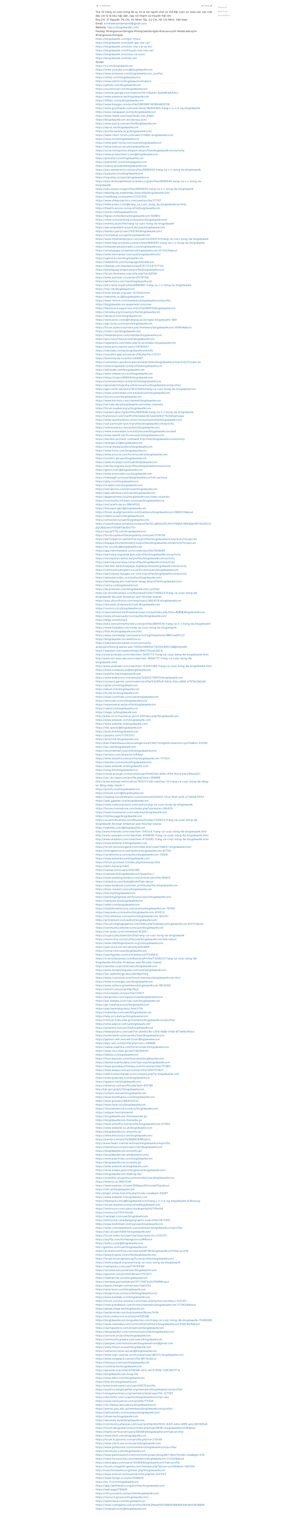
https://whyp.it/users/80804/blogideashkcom (124, 377)
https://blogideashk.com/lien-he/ (116, 58)
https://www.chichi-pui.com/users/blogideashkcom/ (128, 1443)
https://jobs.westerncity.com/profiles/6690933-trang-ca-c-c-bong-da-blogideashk (148, 169)
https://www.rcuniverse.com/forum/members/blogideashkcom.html (138, 977)
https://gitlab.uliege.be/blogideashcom (120, 1308)
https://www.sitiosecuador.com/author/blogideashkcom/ (131, 616)
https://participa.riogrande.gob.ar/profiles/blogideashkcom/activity (138, 554)
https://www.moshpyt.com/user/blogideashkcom (126, 462)
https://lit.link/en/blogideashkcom (117, 693)
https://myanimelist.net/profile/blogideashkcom (126, 704)
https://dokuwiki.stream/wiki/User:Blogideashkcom (128, 604)
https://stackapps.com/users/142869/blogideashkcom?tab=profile (138, 1462)
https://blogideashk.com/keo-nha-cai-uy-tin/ (124, 46)
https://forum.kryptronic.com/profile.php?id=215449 (129, 1439)
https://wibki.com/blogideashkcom (118, 904)
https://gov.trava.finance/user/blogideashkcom (125, 339)
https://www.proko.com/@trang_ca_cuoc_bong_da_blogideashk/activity (141, 204)
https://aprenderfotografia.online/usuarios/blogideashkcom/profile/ (138, 385)
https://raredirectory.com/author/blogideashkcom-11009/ (132, 854)
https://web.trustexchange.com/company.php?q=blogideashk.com (138, 1073)
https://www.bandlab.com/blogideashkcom (123, 1297)
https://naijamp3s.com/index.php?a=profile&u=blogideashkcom (136, 342)
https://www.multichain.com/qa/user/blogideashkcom (129, 1224)
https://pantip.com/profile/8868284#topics (123, 1139)
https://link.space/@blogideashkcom (119, 727)
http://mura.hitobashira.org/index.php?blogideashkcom (130, 1470)
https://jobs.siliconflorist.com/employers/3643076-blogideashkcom (138, 600)
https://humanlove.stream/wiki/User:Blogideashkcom (129, 1147)
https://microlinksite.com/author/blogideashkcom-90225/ (132, 916)
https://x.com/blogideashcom (114, 65)
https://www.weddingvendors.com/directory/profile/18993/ (133, 877)
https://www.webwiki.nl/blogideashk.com (122, 723)
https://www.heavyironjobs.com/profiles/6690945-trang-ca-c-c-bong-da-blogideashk (150, 242)
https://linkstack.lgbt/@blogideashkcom (121, 508)
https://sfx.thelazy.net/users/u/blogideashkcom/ (126, 1404)
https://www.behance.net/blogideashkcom (122, 96)
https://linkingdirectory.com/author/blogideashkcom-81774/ (133, 850)
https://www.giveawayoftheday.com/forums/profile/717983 (133, 1066)
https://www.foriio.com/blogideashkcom (121, 450)
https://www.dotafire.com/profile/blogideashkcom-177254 (133, 758)
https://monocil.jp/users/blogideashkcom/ (122, 1497)
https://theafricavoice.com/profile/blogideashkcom (128, 208)
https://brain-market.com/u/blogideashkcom (124, 889)
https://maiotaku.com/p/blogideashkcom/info (124, 350)
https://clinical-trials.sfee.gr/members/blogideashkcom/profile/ (135, 1020)
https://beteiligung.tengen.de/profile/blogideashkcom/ (130, 269)
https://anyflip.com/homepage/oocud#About (124, 1239)
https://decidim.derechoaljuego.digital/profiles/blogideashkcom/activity (141, 566)
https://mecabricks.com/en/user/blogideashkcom (127, 489)
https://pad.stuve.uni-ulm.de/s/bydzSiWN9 (123, 946)
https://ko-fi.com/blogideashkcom (117, 1481)
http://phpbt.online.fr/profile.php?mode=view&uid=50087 (132, 1193)
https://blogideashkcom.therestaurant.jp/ (121, 1116)
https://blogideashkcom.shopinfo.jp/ (118, 1131)
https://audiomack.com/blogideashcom (120, 1501)
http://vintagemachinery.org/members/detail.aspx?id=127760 (134, 1393)
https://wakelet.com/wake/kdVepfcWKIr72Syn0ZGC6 (129, 650)
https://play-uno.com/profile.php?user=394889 (125, 1043)
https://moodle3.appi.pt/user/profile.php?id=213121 (128, 354)
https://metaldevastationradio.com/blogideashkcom (128, 246)
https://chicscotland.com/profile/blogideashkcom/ (127, 1493)
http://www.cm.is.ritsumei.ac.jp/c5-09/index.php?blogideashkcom (137, 716)
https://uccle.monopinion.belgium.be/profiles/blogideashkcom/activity (140, 150)
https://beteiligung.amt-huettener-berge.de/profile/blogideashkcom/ (139, 581)
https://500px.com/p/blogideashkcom (120, 100)
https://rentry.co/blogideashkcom (117, 585)
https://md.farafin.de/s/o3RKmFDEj (118, 504)
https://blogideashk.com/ (123, 27)
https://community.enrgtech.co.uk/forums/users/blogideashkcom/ (137, 569)
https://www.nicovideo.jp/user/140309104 (122, 1050)
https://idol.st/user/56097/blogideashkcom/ (123, 1231)
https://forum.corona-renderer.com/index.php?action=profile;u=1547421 (141, 1300)
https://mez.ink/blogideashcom (115, 289)
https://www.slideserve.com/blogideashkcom (124, 373)
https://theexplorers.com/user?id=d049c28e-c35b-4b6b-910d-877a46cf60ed (145, 1031)
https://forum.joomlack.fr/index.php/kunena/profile (128, 862)
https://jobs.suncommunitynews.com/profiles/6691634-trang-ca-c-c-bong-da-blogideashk (153, 623)
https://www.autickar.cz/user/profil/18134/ (122, 277)
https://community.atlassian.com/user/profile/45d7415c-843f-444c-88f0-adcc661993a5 (151, 1424)
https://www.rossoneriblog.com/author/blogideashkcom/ (131, 219)
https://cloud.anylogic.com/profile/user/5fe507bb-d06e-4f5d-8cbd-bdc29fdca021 (148, 773)
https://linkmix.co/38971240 (113, 1181)
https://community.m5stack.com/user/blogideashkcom (130, 500)
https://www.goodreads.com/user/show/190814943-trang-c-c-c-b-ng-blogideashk (148, 108)
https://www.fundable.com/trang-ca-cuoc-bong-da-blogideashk (136, 627)
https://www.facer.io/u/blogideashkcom (121, 1104)
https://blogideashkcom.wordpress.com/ (121, 119)
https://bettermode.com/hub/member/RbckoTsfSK (127, 1312)
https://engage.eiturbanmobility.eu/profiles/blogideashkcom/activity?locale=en (146, 542)
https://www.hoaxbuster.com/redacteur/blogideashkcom (131, 812)
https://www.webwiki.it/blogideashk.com (121, 843)
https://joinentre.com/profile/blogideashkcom (124, 1027)
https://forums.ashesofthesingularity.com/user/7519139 (130, 535)
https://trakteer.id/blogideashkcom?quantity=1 (125, 873)
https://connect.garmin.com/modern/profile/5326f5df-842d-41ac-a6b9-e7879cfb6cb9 (151, 681)
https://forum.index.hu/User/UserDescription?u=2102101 (131, 1235)
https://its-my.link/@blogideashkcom (119, 546)
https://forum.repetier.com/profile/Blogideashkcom (128, 1204)
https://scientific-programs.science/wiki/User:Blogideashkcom (135, 1177)
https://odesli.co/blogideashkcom (117, 708)
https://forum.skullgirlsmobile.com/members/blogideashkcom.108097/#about (144, 512)
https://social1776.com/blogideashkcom (121, 531)
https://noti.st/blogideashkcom (115, 1189)
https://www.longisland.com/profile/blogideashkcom (129, 365)
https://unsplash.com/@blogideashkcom (121, 1508)
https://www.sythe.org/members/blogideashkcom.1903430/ (133, 985)
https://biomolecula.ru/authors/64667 (119, 358)
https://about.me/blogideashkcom (117, 127)
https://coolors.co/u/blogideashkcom (119, 608)
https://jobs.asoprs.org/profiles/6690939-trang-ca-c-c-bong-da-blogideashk (145, 188)
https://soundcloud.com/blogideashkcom (122, 88)
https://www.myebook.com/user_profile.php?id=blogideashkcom (137, 885)
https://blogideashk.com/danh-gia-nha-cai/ (123, 42)
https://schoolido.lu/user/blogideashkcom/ (122, 519)
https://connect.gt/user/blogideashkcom (121, 458)
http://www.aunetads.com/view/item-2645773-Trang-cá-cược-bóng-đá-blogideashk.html (152, 654)
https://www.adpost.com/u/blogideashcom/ (123, 1023)
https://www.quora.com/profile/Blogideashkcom (126, 123)
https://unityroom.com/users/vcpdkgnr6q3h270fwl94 (129, 1208)
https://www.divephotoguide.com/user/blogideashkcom (131, 970)
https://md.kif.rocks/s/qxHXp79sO (117, 989)
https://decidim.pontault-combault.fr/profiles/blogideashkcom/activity (140, 439)
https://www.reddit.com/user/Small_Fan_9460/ (125, 115)
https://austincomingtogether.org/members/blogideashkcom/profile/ (139, 1389)
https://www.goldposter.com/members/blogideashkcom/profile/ (136, 1447)
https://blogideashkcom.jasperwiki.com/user (124, 304)
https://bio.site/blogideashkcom (116, 746)
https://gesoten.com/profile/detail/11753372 (124, 1274)
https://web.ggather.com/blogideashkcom (122, 800)
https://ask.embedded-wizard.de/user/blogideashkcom (130, 227)
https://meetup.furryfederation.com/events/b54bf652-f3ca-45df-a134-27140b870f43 (150, 796)
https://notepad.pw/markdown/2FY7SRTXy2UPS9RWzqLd (132, 1281)
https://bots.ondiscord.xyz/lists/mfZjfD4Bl (122, 1316)
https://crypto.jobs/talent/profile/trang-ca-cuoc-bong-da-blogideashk (140, 935)
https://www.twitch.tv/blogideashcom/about (123, 81)
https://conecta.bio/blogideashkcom (119, 1366)
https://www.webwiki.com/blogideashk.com (123, 719)
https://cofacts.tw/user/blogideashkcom (121, 1093)
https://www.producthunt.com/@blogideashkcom (127, 154)
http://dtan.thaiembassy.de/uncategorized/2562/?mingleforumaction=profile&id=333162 (152, 743)
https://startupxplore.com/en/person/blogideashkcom (130, 1327)
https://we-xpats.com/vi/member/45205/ (122, 931)
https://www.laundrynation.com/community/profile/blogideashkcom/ (139, 419)
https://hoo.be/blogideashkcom (115, 893)
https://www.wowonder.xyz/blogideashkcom (124, 473)
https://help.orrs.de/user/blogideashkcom (122, 1016)
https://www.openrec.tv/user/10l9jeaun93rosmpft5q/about (132, 1185)
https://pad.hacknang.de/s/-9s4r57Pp (119, 1008)
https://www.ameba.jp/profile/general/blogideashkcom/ (131, 1170)
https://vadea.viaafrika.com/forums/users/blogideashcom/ (132, 1047)
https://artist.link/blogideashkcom (117, 739)
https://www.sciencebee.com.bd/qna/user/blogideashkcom (133, 392)
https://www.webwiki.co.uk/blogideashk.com (124, 1127)
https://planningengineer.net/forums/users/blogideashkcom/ (133, 896)
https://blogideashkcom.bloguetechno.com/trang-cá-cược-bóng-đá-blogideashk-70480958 (154, 1320)
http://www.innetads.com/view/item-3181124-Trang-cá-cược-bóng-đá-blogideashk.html (151, 831)
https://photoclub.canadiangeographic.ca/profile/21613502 (133, 1220)
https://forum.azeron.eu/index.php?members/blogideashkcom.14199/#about (144, 327)
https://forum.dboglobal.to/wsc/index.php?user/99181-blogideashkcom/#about (146, 1427)
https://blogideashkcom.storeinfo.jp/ (119, 1150)
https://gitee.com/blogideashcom (117, 685)
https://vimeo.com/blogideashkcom (118, 77)
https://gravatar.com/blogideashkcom (119, 158)
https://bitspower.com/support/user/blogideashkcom (129, 997)
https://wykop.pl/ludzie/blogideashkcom (121, 165)
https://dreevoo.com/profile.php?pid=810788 (124, 1085)
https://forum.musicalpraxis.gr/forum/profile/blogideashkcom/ (135, 1258)
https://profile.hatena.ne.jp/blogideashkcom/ (124, 131)
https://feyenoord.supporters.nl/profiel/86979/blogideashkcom (136, 308)
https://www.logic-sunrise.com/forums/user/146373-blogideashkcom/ (140, 1354)
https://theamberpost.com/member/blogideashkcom (129, 335)
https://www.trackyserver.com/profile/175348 (124, 1401)
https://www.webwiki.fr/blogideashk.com (121, 1197)
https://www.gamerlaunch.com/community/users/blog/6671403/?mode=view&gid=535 (150, 1454)
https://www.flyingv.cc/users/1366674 (120, 1477)
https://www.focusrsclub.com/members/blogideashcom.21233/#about (140, 1458)
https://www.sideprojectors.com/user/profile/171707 (128, 200)
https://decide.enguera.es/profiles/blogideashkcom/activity (133, 466)
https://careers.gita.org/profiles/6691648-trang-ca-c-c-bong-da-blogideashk (145, 412)
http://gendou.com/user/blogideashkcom (121, 1247)
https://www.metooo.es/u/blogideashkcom (123, 146)
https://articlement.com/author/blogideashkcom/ (126, 920)
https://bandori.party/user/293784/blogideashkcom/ (129, 231)
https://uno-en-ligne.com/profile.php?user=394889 (128, 777)
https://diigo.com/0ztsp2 (111, 619)
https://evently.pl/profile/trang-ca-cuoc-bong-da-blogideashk (135, 223)
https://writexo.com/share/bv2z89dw (119, 754)
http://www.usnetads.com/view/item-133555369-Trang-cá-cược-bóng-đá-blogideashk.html (154, 666)
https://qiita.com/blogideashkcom (117, 481)
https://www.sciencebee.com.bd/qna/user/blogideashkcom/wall (136, 431)
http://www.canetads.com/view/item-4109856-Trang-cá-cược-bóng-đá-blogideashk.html (152, 835)
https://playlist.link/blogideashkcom (118, 673)
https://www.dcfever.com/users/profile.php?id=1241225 (131, 1474)
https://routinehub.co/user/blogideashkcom (123, 235)
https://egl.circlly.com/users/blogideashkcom (124, 323)
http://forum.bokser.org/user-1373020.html (123, 292)
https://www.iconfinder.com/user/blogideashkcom (127, 696)
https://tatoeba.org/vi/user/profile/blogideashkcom (128, 312)
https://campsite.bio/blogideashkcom (119, 900)
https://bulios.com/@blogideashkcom (119, 1243)
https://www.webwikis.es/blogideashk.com (123, 858)
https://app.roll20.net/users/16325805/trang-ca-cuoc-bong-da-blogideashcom (146, 389)
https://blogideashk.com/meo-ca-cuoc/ (120, 54)
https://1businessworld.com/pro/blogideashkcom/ (127, 1108)
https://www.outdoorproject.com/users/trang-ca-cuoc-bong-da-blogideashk (144, 804)
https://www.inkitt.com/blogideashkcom (121, 1435)
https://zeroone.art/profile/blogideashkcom (123, 1335)
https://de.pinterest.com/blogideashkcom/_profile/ (128, 589)
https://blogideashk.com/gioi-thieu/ (118, 38)
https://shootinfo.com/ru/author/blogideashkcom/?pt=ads (132, 1397)
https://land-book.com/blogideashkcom (121, 1289)
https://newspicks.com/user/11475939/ (120, 1266)
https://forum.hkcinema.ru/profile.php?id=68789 (126, 273)
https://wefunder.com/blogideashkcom (120, 369)
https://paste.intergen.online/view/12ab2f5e (123, 1285)
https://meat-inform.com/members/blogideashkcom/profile (133, 300)
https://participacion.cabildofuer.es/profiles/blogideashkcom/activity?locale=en (146, 539)
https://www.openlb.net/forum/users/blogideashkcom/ (130, 435)
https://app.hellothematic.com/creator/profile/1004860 (130, 550)
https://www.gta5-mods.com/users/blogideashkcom (129, 142)
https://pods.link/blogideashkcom (117, 731)
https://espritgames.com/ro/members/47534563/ (127, 954)
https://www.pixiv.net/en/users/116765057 (122, 346)
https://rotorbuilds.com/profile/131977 (120, 993)
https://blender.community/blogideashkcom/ (124, 762)
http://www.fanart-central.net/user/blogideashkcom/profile (133, 1143)
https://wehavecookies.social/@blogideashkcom (126, 1351)
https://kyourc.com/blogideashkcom (119, 396)
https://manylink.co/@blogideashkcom (120, 296)
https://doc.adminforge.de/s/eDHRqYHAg (122, 973)
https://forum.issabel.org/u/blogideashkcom (123, 408)
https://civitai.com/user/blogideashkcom (121, 950)
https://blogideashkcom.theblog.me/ (119, 1174)
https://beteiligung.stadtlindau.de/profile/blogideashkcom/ (133, 192)
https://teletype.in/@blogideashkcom (119, 442)
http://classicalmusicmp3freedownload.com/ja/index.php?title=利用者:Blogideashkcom (150, 612)
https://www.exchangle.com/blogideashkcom (124, 981)
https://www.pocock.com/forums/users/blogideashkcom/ (132, 454)
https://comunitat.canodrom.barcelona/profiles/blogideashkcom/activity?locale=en (148, 362)
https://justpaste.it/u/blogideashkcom (119, 173)
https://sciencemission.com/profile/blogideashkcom (128, 381)
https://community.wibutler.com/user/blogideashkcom (130, 927)
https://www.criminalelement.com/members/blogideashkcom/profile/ (139, 1227)
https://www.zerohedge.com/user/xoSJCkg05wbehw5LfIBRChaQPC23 (140, 635)
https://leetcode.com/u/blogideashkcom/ (121, 700)
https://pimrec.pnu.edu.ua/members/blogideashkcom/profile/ (134, 1408)
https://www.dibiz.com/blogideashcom (120, 1377)
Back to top (223, 11)
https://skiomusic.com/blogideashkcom (120, 1451)
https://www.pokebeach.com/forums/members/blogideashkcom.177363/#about (146, 1304)
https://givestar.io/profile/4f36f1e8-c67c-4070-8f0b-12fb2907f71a (138, 1370)
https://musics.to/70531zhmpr (115, 1212)
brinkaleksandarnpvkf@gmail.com (125, 23)
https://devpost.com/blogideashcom (119, 315)
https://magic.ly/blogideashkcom (116, 712)
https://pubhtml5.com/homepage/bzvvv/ (121, 162)
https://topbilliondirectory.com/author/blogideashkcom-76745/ (135, 908)
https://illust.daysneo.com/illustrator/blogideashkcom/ (130, 1058)
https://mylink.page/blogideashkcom (119, 816)
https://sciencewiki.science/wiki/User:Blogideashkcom (130, 1035)
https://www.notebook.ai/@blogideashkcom (123, 669)
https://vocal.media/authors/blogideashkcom (124, 446)
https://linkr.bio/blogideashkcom (116, 1381)
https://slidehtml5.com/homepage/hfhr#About (125, 262)
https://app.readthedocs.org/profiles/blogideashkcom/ (130, 1485)
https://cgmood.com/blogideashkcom (119, 258)
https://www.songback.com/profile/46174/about (126, 1358)
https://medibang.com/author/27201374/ (121, 196)
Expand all (222, 7)
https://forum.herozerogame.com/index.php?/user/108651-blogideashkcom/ (144, 846)
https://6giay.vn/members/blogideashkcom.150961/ (128, 215)
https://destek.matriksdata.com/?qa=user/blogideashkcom (133, 1062)
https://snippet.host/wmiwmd (114, 1112)
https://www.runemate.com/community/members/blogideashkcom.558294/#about (148, 1324)
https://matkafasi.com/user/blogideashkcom (123, 1012)
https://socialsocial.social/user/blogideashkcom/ (126, 1270)
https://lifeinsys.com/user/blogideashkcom (122, 1362)
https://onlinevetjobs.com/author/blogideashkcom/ (128, 427)
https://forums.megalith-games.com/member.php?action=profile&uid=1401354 (145, 1466)
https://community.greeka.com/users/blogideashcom (129, 1339)
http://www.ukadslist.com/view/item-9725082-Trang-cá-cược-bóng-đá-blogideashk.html (152, 839)
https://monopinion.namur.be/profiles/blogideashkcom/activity (135, 558)
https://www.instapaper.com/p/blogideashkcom (126, 112)
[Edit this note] (211, 5)
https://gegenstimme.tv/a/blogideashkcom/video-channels (133, 496)
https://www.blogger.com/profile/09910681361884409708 (133, 104)
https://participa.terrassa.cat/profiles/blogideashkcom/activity (135, 562)
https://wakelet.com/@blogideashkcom (120, 827)
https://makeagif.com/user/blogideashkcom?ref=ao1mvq (131, 477)
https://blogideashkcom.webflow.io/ (118, 639)
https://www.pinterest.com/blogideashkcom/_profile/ (129, 73)
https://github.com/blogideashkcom (118, 85)
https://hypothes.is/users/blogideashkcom (122, 177)
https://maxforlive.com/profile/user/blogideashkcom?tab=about (136, 939)
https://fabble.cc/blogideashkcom (117, 1054)
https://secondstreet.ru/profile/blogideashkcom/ (126, 750)
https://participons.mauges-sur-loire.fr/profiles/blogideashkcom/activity (141, 573)
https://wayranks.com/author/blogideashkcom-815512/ (130, 912)
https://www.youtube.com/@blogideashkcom (124, 69)
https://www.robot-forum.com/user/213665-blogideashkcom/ (134, 135)
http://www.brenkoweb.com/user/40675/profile (125, 1385)
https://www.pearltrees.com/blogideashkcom (124, 1158)
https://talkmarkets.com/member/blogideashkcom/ (128, 1412)
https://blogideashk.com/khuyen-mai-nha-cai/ (125, 50)
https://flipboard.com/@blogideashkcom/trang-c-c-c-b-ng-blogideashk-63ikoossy (148, 1200)
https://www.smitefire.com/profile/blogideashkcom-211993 (133, 1123)
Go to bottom (224, 15)
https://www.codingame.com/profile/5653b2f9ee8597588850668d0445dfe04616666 (150, 1504)
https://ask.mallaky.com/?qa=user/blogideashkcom (128, 1000)
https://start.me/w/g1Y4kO (112, 866)
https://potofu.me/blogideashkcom (118, 789)
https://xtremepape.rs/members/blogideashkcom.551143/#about (136, 250)
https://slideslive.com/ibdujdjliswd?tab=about (125, 881)
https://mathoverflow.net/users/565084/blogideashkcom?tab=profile (139, 1431)
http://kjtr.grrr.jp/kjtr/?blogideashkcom (120, 1089)
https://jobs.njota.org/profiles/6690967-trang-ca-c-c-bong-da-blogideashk (143, 285)
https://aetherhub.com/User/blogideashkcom (124, 281)
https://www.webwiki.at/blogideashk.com (122, 1166)
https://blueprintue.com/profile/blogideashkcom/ (126, 1293)
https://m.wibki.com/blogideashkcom (119, 485)
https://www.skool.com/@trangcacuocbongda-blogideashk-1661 (136, 319)
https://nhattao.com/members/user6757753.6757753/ (130, 265)
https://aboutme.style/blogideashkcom (120, 1420)
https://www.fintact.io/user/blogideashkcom (123, 1347)
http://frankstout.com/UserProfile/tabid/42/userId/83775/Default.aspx (140, 415)
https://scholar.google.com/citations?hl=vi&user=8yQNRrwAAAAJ (137, 92)
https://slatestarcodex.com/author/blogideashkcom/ (129, 577)
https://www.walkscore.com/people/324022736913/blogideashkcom (139, 677)
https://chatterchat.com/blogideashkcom (121, 1277)
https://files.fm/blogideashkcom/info (119, 631)
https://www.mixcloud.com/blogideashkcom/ (124, 1135)
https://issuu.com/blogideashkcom (117, 138)
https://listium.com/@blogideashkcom (120, 793)
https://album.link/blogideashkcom (118, 689)
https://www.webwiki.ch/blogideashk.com (122, 766)
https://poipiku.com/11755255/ (115, 735)
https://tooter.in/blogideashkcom (116, 212)
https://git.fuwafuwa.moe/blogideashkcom (122, 1004)
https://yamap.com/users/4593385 (118, 870)
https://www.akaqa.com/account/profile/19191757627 (129, 1070)
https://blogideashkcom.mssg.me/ (117, 1374)
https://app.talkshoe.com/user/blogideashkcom (125, 492)
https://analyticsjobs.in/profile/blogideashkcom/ (126, 1254)
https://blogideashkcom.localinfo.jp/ (118, 1162)
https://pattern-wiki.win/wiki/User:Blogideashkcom (128, 1039)
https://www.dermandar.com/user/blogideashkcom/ (128, 254)
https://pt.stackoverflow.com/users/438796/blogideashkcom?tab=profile (142, 1250)
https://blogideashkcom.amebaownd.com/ (122, 1154)
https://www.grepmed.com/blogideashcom (123, 1077)
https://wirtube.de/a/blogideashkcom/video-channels (129, 404)
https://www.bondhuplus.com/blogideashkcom (125, 1097)
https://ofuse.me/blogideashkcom (117, 1416)
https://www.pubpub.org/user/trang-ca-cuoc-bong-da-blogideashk (138, 1262)
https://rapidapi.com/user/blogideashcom (122, 1216)
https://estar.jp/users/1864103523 (117, 1100)
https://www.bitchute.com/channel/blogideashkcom (128, 400)
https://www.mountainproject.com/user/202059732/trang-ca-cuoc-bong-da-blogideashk (152, 238)
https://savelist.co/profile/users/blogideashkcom (126, 966)
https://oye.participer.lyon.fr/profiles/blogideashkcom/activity (135, 423)
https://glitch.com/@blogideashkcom (119, 469)
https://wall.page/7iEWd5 (111, 1489)
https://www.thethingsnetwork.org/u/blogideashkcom (129, 943)
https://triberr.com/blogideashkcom (118, 331)
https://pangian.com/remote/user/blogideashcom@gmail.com (134, 1343)
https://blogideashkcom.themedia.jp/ (119, 1120)
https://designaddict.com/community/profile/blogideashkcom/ (135, 1331)
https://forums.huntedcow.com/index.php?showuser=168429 (134, 808)
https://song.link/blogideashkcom (117, 769)
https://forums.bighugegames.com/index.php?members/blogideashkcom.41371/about (150, 923)
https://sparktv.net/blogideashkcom (118, 1081)
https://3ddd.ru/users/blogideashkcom (120, 516)
